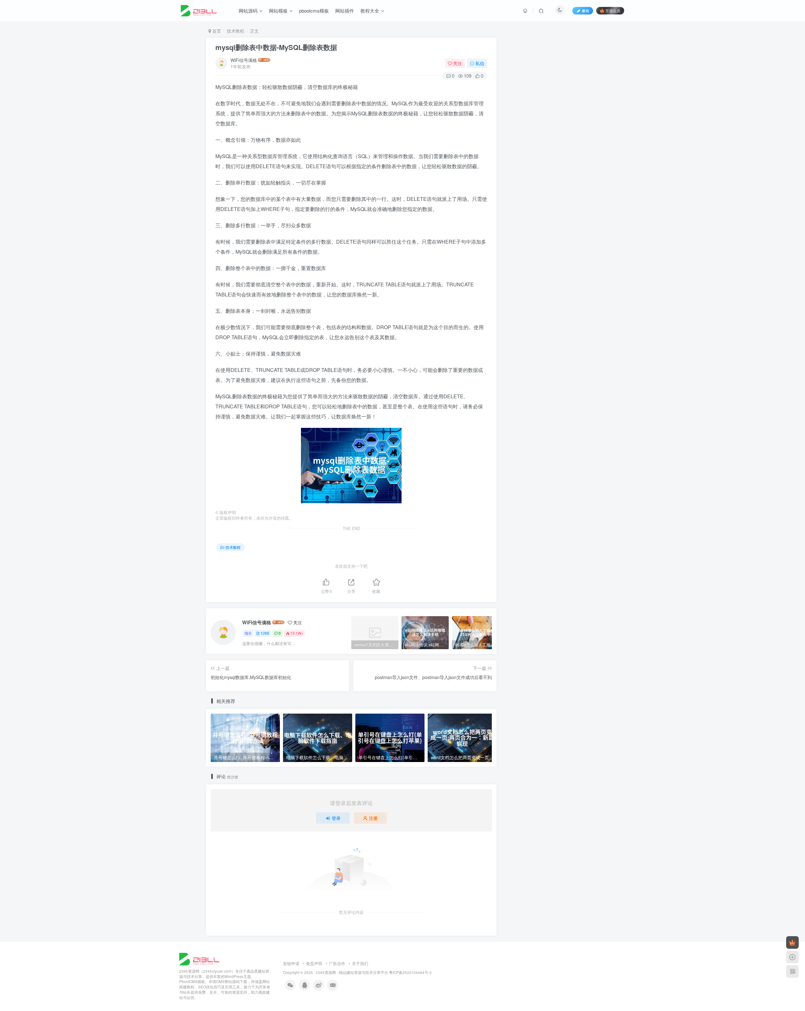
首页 (216, 31)
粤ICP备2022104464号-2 (410, 972)
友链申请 (291, 963)
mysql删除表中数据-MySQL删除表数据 (276, 47)
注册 (373, 818)
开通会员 (612, 10)
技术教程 (235, 31)
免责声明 (314, 963)
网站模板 (278, 10)
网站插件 (344, 10)
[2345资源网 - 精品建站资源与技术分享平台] (199, 958)
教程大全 (369, 10)
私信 (479, 63)
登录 (336, 818)
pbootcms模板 (314, 10)
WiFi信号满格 (243, 60)
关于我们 (360, 963)
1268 (264, 633)
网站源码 (248, 10)
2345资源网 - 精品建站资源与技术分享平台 (352, 972)
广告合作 (337, 963)
